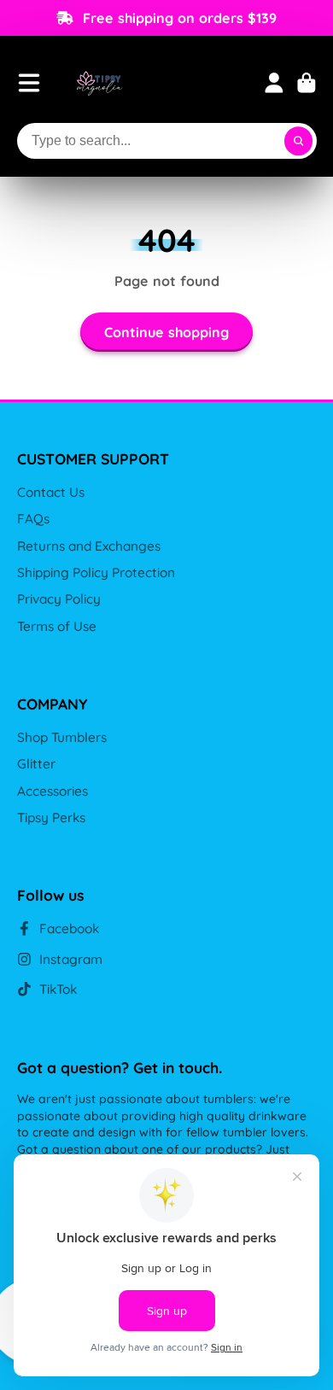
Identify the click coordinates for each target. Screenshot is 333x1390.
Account (274, 83)
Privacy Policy (59, 599)
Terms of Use (56, 626)
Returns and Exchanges (89, 546)
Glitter (36, 764)
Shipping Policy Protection (96, 572)
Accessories (52, 791)
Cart (306, 83)
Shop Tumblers (62, 737)
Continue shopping (166, 332)
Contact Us (51, 492)
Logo (99, 82)
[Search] (298, 140)
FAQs (33, 519)
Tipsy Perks (51, 817)
